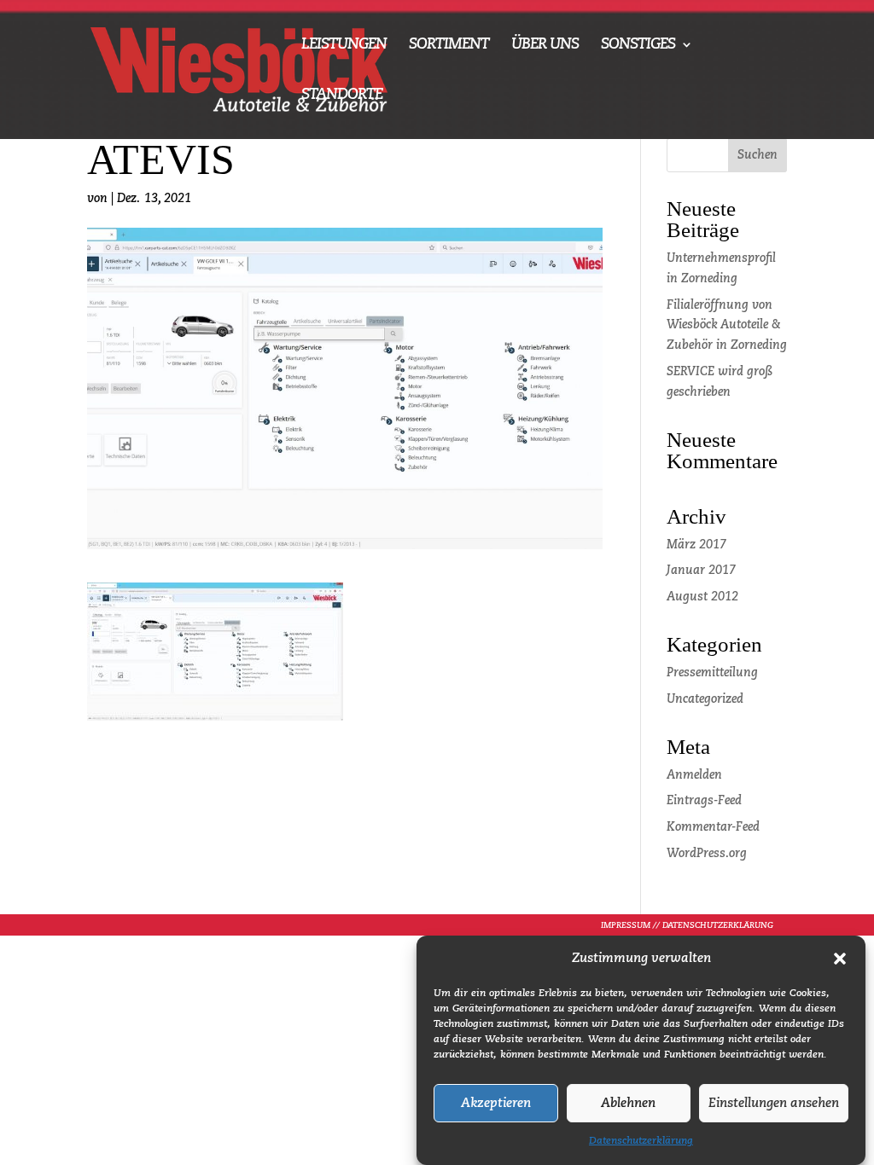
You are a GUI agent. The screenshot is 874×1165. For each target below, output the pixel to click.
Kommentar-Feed (713, 827)
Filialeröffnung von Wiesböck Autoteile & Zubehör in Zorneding (727, 325)
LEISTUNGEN (344, 45)
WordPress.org (707, 854)
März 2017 (696, 545)
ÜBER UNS (545, 45)
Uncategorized (705, 699)
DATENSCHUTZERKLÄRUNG (717, 925)
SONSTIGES (638, 45)
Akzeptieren (496, 1103)
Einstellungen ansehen (773, 1103)
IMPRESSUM (625, 925)
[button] (839, 958)
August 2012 (702, 597)
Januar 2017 (701, 571)
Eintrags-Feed (704, 801)
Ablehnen (628, 1103)
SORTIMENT (449, 45)
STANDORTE (341, 95)
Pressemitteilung (712, 673)
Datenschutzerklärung (641, 1141)
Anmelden (694, 775)
